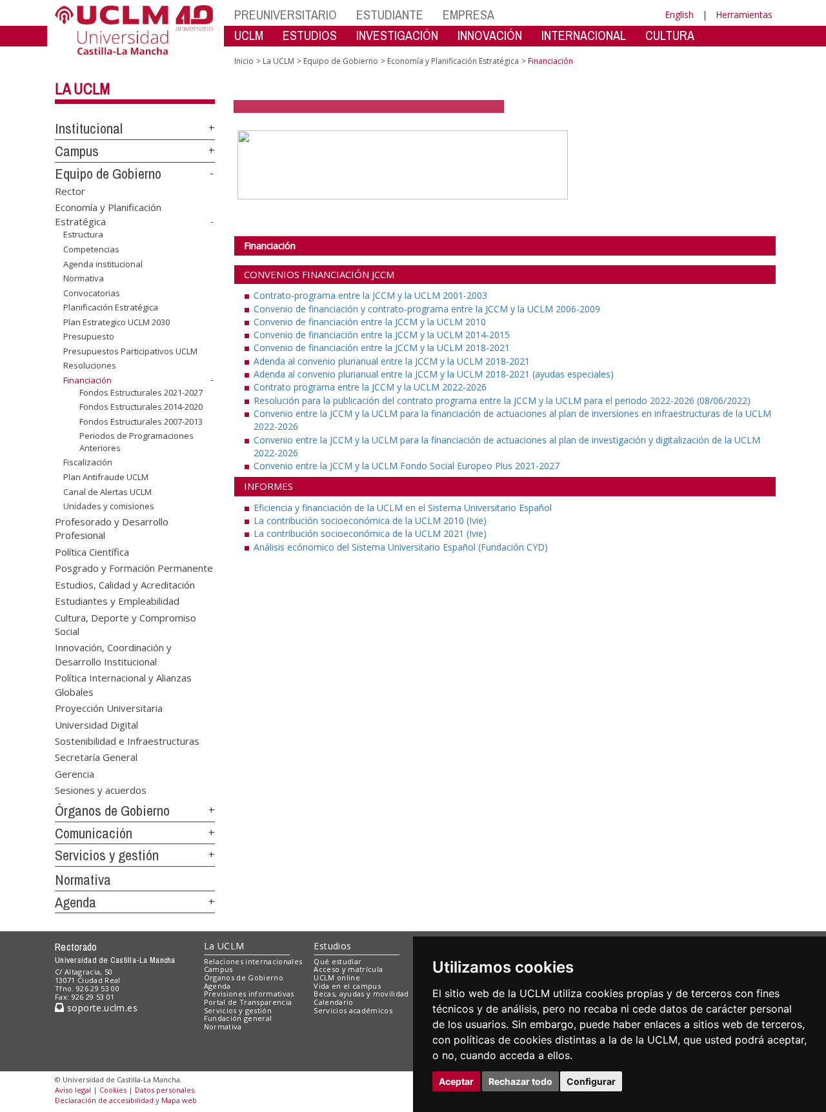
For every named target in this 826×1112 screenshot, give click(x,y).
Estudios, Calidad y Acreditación (125, 584)
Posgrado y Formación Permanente (134, 567)
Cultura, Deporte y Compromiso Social (125, 624)
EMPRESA (468, 14)
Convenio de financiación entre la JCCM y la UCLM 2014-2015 (382, 335)
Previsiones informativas (249, 993)
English (679, 14)
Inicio (244, 61)
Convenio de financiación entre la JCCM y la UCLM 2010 (370, 322)
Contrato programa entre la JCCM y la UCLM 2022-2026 (370, 387)
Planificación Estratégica (110, 307)
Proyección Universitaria (109, 708)
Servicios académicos (353, 1010)
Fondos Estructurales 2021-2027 (141, 392)
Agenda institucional (103, 263)
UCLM (248, 35)
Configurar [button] (591, 1081)
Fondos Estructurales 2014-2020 (141, 406)
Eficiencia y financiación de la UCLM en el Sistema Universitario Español (403, 507)
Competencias (91, 249)
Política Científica (92, 551)
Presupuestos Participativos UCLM (130, 351)
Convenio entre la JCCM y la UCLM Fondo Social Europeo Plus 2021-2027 (406, 466)
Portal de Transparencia (248, 1002)
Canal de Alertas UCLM (107, 491)
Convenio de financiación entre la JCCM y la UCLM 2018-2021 (382, 347)
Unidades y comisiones (108, 506)
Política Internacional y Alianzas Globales (123, 684)
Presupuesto (88, 336)
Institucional (89, 128)
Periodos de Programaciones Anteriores (136, 441)
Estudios (332, 946)
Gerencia (74, 773)
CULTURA (669, 35)
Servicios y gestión (107, 855)
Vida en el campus (347, 986)
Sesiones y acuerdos (100, 789)
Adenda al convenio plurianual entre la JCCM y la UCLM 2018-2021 (392, 361)
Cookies (112, 1090)
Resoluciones (89, 365)
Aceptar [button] (456, 1081)
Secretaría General (96, 757)
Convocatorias (91, 293)
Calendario (333, 1002)
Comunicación (93, 833)
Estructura (83, 234)
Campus (77, 151)
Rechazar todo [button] (520, 1081)
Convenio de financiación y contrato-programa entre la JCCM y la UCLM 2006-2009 (427, 309)
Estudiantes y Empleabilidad (117, 600)
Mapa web (179, 1100)
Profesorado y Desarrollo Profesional (111, 528)
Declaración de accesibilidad (104, 1100)
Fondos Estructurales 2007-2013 (141, 421)
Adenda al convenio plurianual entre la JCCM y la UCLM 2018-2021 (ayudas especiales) (434, 374)
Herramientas (744, 14)
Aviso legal (73, 1090)
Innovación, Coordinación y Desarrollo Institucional (113, 654)
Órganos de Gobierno (112, 810)
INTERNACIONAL (583, 35)
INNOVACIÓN (490, 35)
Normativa (83, 278)
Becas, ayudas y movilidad (361, 993)
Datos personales (164, 1090)
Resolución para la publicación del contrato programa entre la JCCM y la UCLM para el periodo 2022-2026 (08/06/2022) (502, 400)
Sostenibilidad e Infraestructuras (127, 740)
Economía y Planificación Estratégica (453, 61)
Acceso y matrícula (348, 969)
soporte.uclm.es (100, 1008)
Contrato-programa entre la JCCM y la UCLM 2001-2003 (370, 295)
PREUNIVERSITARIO (285, 14)
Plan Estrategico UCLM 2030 (116, 322)
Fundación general (238, 1018)
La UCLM (82, 88)
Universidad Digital (96, 724)
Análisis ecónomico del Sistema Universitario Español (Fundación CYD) (401, 547)
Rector (70, 190)
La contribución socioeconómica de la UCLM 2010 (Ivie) (370, 520)
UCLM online (337, 977)
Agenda (75, 902)
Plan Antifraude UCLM (105, 477)
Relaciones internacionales (253, 961)
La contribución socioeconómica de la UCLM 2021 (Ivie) (370, 533)
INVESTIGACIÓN (397, 35)
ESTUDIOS (310, 35)
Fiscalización (87, 462)
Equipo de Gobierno (108, 173)
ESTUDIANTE (389, 14)
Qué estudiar (337, 961)
